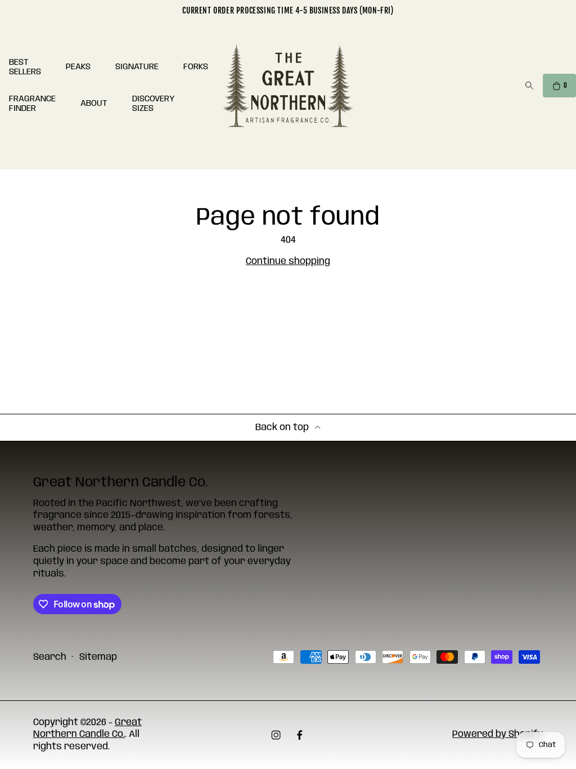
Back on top (282, 427)
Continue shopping (288, 261)
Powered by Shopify (497, 734)
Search (49, 657)
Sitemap (98, 657)
